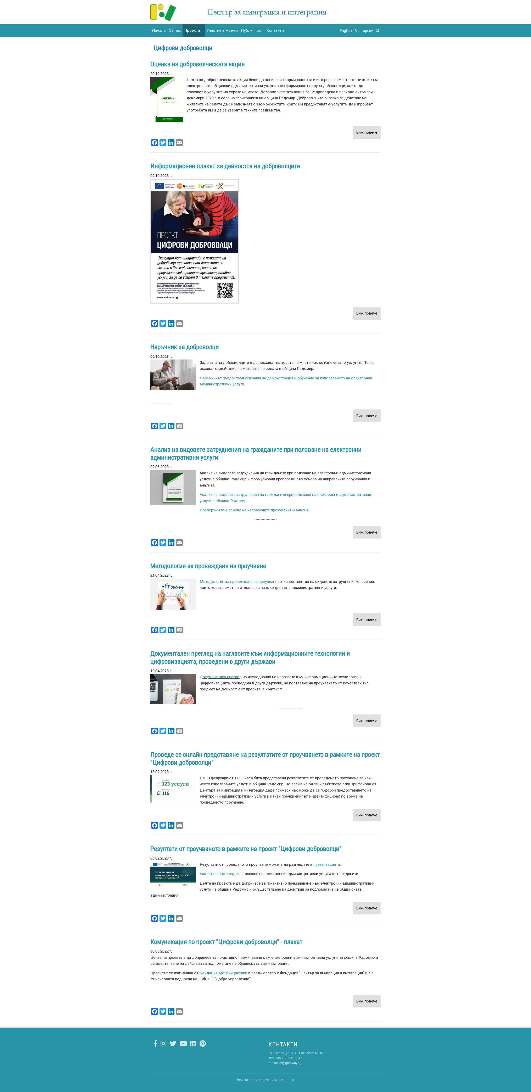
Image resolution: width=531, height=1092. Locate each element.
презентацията (326, 864)
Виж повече (366, 132)
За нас (175, 30)
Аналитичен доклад (217, 874)
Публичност (252, 30)
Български (363, 30)
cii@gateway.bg (290, 1063)
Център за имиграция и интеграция (266, 12)
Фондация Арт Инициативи (223, 973)
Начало (159, 30)
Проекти (192, 30)
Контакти (275, 30)
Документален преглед (221, 677)
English (346, 30)
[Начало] (163, 8)
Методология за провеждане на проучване (238, 581)
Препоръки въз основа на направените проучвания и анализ (254, 510)
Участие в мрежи (222, 30)
